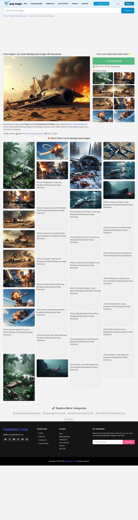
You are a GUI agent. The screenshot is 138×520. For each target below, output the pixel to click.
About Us (42, 436)
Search (128, 10)
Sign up (129, 4)
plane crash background (77, 124)
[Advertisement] (69, 35)
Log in (117, 4)
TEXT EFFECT (64, 443)
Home (5, 16)
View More (69, 420)
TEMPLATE (63, 439)
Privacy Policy (43, 443)
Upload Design (102, 4)
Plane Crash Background (18, 16)
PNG (60, 433)
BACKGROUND (64, 436)
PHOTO (62, 446)
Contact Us (43, 440)
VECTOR (62, 449)
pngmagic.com (15, 429)
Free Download (114, 61)
